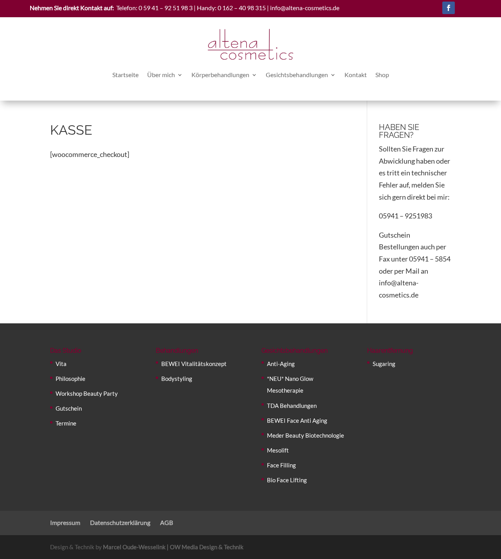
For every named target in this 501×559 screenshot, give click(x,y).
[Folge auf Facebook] (448, 8)
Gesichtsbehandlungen (297, 74)
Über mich (161, 74)
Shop (382, 74)
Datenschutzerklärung (120, 522)
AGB (166, 522)
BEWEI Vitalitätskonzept (194, 363)
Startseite (125, 74)
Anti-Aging (281, 363)
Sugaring (384, 363)
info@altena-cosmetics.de (304, 7)
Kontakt (355, 74)
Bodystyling (176, 378)
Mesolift (278, 450)
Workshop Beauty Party (87, 393)
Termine (66, 423)
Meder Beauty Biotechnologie (305, 435)
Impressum (65, 522)
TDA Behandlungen (292, 405)
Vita (61, 363)
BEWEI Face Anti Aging (297, 420)
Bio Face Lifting (287, 479)
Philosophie (70, 378)
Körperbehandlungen (220, 74)
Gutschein (69, 408)
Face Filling (281, 465)
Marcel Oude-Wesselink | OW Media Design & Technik (173, 546)
